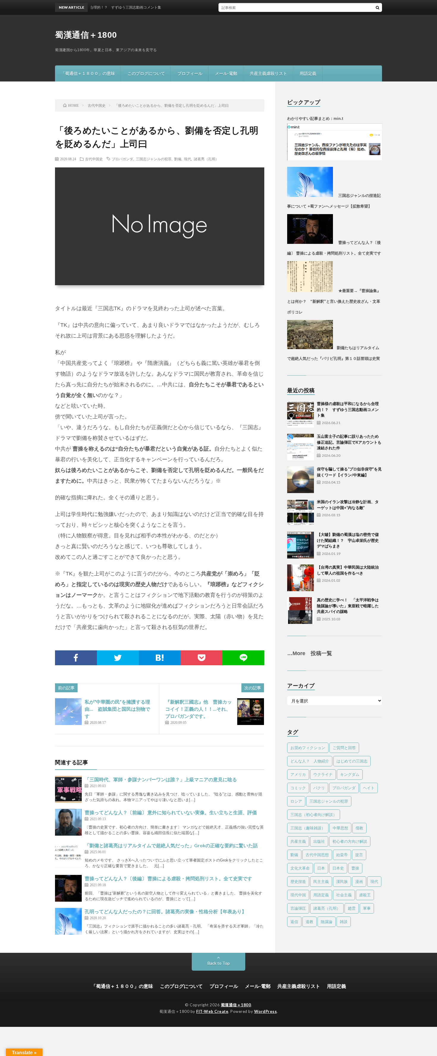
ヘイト (369, 787)
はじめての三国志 (352, 761)
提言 (359, 854)
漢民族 (342, 881)
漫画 (359, 881)
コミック (298, 787)
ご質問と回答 (344, 747)
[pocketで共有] (201, 657)
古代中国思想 (317, 854)
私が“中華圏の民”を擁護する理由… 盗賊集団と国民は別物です (117, 709)
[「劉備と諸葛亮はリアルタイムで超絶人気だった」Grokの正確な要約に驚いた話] (68, 855)
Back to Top (219, 963)
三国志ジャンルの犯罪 (154, 159)
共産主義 (298, 841)
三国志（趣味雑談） (307, 828)
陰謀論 (326, 921)
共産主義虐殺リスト (268, 73)
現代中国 (298, 894)
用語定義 (308, 73)
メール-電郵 (226, 73)
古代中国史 (94, 159)
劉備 (177, 159)
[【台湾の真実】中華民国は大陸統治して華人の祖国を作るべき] (300, 577)
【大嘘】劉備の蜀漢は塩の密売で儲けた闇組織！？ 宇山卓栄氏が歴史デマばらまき (348, 540)
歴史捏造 (298, 881)
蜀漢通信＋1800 (86, 35)
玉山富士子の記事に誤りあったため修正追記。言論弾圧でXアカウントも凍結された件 (349, 442)
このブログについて (146, 73)
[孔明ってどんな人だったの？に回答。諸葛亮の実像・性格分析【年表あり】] (68, 921)
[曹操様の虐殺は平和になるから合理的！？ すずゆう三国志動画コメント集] (300, 414)
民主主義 (321, 881)
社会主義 (344, 894)
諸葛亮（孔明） (206, 159)
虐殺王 (365, 894)
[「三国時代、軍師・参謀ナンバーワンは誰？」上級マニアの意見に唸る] (68, 789)
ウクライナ (323, 774)
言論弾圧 (298, 908)
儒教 (359, 828)
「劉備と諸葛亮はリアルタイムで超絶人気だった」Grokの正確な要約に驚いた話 (171, 845)
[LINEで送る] (243, 657)
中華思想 (340, 828)
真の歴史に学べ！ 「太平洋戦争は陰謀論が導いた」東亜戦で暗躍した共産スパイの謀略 (348, 605)
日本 (321, 868)
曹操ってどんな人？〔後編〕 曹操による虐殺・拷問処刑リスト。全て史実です (168, 878)
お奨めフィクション (307, 747)
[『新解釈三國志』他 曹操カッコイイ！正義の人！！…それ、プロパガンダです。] (250, 711)
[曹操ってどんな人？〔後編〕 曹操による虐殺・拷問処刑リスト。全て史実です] (68, 888)
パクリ (319, 787)
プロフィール (189, 73)
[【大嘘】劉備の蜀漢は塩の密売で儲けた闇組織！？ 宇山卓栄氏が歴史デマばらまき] (300, 545)
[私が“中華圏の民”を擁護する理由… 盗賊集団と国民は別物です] (68, 711)
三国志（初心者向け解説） (313, 814)
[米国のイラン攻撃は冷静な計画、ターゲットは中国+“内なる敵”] (300, 512)
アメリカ (298, 774)
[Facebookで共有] (76, 657)
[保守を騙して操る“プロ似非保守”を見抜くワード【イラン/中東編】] (300, 479)
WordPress (265, 1011)
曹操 (355, 868)
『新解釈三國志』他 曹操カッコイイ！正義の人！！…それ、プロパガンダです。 (198, 709)
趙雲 (352, 908)
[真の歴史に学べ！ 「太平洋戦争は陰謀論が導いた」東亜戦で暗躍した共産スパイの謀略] (300, 610)
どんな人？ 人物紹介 (309, 761)
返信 (294, 921)
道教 (309, 921)
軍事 (367, 908)
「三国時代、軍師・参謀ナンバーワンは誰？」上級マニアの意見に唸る (161, 779)
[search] (377, 7)
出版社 (319, 841)
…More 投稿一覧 (309, 653)
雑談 (344, 921)
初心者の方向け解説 (349, 841)
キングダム (349, 774)
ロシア (296, 801)
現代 (187, 159)
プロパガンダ (122, 159)
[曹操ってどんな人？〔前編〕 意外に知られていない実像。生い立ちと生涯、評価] (68, 822)
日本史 (338, 868)
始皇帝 (342, 854)
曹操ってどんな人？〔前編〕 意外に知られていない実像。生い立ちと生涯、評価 (171, 812)
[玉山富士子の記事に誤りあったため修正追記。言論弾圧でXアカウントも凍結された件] (300, 447)
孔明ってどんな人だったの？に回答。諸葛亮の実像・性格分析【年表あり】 (165, 911)
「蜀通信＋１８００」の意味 (88, 73)
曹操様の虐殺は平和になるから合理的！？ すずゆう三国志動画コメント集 (348, 409)
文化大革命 (300, 868)
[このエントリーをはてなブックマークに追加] (160, 657)
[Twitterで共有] (118, 657)
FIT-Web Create (212, 1011)
